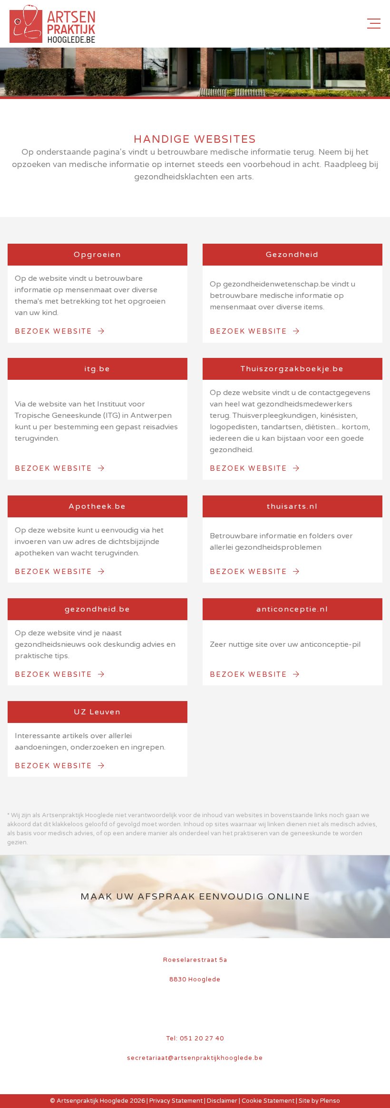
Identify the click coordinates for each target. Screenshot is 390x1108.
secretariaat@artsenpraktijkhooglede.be (195, 1058)
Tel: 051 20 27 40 (195, 1038)
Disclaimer (222, 1101)
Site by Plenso (319, 1101)
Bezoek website (56, 331)
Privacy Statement (176, 1101)
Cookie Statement (268, 1101)
